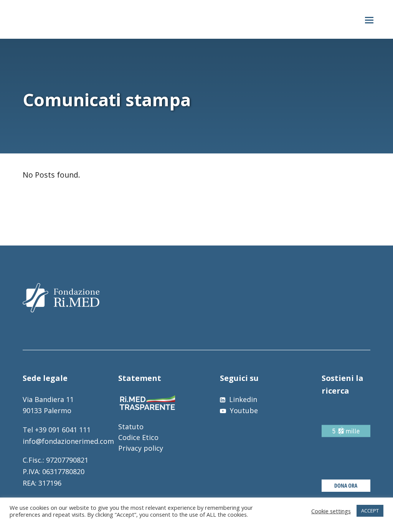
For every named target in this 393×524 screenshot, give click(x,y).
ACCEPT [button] (370, 510)
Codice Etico (138, 437)
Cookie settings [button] (331, 511)
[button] (369, 19)
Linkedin (242, 399)
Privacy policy (140, 448)
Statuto (131, 426)
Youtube (243, 410)
